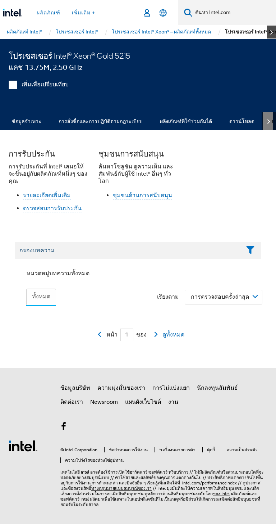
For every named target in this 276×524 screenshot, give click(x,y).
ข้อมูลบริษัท (75, 388)
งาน (173, 402)
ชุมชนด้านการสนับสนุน (142, 195)
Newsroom (104, 402)
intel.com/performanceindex (209, 482)
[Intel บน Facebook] (64, 427)
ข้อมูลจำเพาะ (26, 121)
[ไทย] (163, 12)
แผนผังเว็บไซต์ (143, 402)
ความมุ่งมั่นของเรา (121, 388)
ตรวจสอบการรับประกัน (52, 208)
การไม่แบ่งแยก (171, 388)
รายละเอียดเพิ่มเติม (47, 195)
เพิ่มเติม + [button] (83, 12)
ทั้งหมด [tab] (41, 296)
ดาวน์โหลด (241, 121)
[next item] (271, 32)
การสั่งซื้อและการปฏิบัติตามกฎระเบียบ (101, 121)
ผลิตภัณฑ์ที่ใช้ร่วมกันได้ (186, 121)
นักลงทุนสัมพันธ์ (217, 388)
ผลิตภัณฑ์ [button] (48, 12)
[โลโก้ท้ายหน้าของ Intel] (23, 445)
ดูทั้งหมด (173, 334)
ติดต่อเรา (71, 402)
